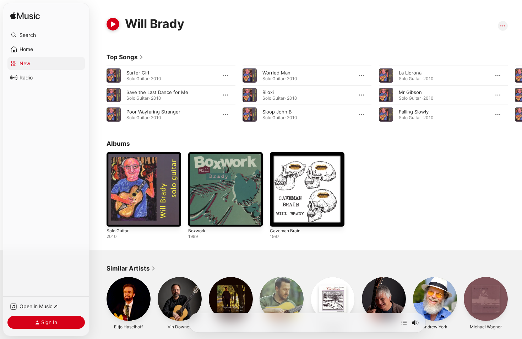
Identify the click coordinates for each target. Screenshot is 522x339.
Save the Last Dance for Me (157, 92)
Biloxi (268, 92)
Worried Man (276, 73)
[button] (46, 35)
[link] (125, 57)
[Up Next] (404, 323)
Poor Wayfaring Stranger (153, 112)
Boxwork (197, 155)
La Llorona (410, 73)
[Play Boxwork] (197, 217)
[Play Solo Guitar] (115, 217)
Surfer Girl (137, 73)
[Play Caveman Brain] (278, 217)
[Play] (113, 24)
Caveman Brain (286, 155)
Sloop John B (277, 112)
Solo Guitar (119, 155)
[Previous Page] (99, 95)
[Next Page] (515, 95)
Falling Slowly (414, 112)
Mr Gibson (410, 92)
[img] (25, 16)
